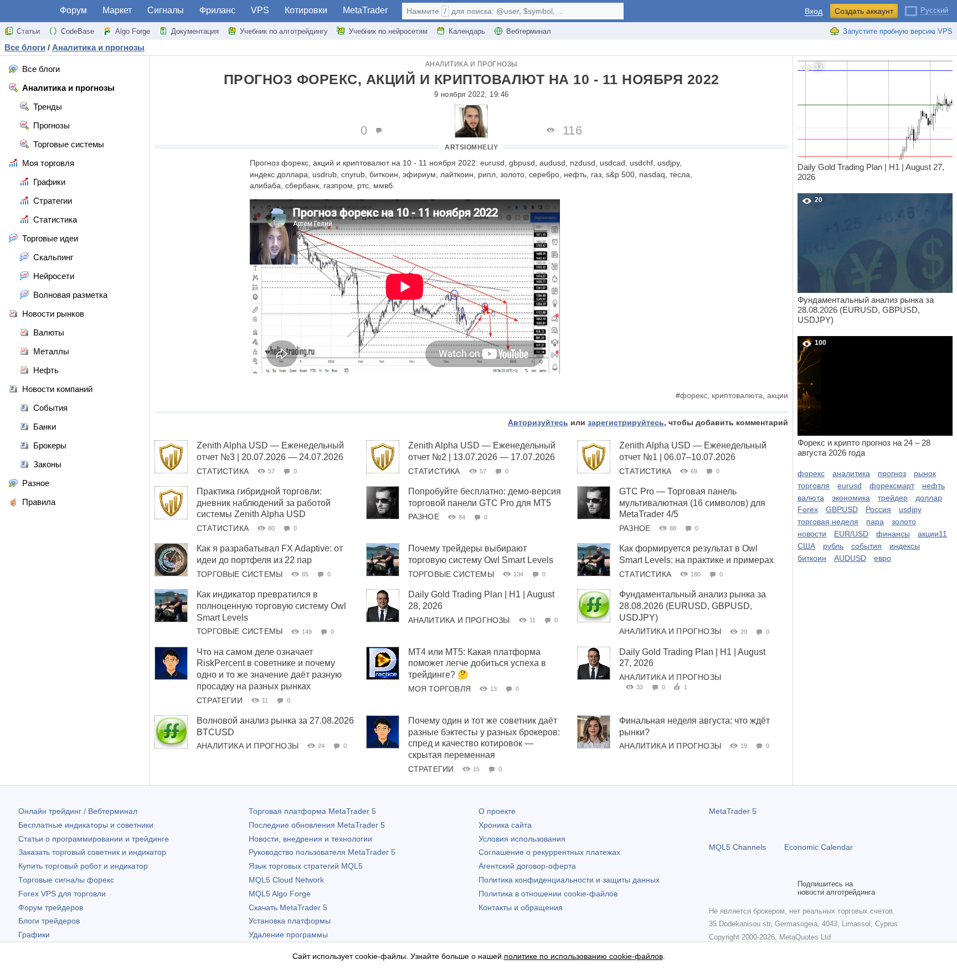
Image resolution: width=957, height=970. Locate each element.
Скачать (288, 907)
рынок (925, 473)
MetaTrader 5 (733, 811)
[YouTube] (768, 888)
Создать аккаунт (864, 11)
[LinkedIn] (786, 888)
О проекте (497, 811)
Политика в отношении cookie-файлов (548, 893)
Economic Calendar (818, 847)
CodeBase (77, 31)
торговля (814, 485)
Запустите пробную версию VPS (898, 31)
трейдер (893, 497)
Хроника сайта (505, 825)
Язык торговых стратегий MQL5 (306, 865)
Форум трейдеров (50, 907)
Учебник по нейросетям (388, 31)
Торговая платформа (312, 811)
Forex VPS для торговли (62, 893)
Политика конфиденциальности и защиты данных (569, 879)
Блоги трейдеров (49, 920)
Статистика (223, 471)
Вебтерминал (528, 31)
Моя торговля (439, 688)
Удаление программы (288, 934)
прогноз (892, 473)
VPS (260, 10)
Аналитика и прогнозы (471, 64)
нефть (933, 485)
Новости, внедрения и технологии (310, 838)
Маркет (117, 10)
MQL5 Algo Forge (280, 893)
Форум (73, 10)
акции (777, 395)
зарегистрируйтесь (626, 422)
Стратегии (220, 700)
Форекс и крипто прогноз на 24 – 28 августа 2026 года (864, 398)
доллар (928, 497)
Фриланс (217, 10)
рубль (833, 545)
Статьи (28, 31)
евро (882, 558)
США (806, 545)
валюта (811, 497)
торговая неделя (828, 521)
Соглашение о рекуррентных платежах (549, 852)
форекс (693, 395)
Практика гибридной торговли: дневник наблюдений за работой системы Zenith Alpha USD (264, 503)
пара (875, 521)
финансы (893, 533)
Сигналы (165, 10)
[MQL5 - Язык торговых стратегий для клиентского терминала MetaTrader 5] (27, 11)
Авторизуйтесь (538, 422)
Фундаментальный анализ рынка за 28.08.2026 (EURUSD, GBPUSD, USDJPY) (692, 606)
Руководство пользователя (322, 852)
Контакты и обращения (520, 907)
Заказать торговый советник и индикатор (92, 852)
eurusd (849, 485)
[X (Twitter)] (751, 888)
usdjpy (910, 509)
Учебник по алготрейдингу (284, 31)
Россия (878, 509)
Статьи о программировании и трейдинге (93, 838)
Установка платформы (290, 920)
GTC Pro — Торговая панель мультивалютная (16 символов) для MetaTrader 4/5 (692, 503)
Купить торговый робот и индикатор (83, 865)
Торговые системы (239, 574)
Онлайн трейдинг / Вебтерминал (77, 811)
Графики (34, 934)
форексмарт (891, 485)
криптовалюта (737, 395)
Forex (808, 509)
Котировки (306, 10)
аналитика (851, 473)
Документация (195, 31)
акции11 (932, 533)
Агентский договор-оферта (527, 865)
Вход (813, 11)
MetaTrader (365, 10)
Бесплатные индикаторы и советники (85, 825)
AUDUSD (850, 558)
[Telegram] (733, 888)
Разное (423, 516)
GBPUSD (842, 509)
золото (904, 521)
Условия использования (521, 838)
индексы (904, 545)
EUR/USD (851, 533)
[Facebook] (715, 888)
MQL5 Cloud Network (286, 879)
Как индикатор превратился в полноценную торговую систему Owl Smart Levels (271, 606)
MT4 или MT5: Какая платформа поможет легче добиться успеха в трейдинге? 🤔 (477, 663)
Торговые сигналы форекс (66, 879)
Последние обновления (317, 825)
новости (812, 533)
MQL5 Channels (737, 847)
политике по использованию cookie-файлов (583, 956)
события (866, 545)
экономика (851, 497)
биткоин (812, 558)
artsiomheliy (471, 147)
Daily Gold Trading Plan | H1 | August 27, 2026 (871, 122)
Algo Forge (132, 31)
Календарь (467, 31)
